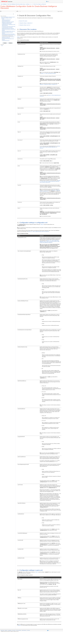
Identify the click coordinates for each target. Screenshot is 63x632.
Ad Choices (28, 630)
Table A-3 (36, 572)
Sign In (48, 1)
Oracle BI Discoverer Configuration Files (7, 35)
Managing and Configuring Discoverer (7, 22)
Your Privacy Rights (18, 630)
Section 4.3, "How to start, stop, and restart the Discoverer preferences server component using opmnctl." (50, 181)
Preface (3, 18)
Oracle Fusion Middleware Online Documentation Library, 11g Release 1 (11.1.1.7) (20, 4)
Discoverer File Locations (23, 20)
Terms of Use (13, 630)
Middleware (5, 4)
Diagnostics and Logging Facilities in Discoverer (8, 31)
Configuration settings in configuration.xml (25, 22)
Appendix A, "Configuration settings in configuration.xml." (48, 84)
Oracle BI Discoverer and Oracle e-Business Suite (8, 34)
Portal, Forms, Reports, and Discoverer (40, 4)
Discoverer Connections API (6, 37)
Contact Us (6, 630)
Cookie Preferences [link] (24, 630)
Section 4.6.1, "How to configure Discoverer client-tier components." (38, 231)
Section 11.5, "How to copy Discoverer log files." (48, 73)
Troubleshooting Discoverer (5, 40)
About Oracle (2, 630)
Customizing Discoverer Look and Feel (7, 27)
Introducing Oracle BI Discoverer (6, 19)
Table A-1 (18, 36)
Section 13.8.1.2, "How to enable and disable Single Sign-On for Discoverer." (50, 147)
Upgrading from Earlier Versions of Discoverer (8, 36)
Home (2, 4)
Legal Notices (9, 630)
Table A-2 (42, 224)
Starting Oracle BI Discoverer (6, 20)
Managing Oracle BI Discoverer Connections (8, 21)
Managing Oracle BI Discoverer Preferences (8, 28)
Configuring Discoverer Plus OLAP (6, 23)
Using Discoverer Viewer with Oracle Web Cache (8, 26)
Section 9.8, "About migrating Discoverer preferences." (50, 96)
